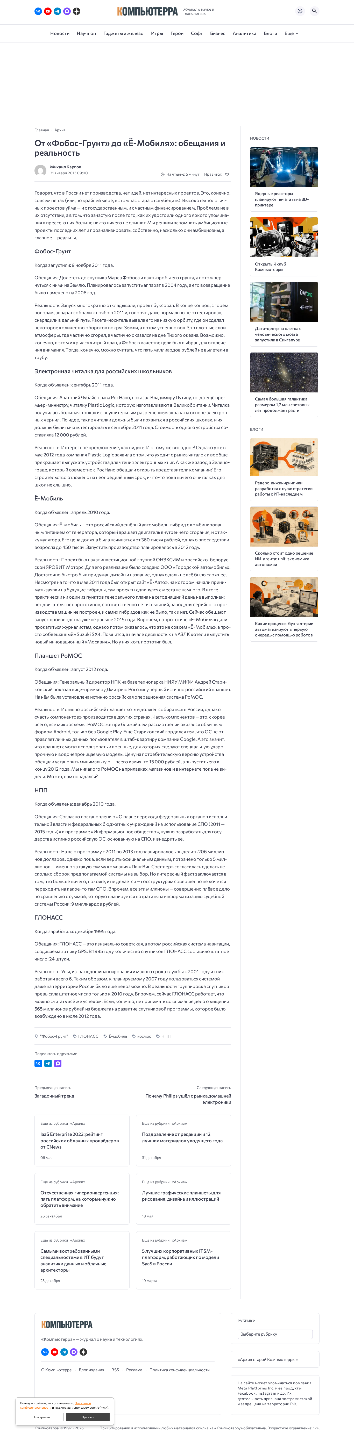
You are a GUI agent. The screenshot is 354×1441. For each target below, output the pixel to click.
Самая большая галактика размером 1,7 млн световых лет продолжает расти (282, 404)
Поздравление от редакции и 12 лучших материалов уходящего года (182, 1137)
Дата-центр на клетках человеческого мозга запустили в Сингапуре (278, 334)
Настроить (42, 1417)
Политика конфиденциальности (180, 1369)
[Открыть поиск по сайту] (315, 11)
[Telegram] (57, 11)
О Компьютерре (56, 1369)
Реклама (134, 1369)
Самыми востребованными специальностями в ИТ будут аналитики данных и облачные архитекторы (73, 1260)
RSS (115, 1369)
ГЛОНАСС (88, 1036)
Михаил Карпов (65, 166)
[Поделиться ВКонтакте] (38, 1063)
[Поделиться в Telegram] (48, 1063)
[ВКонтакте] (38, 11)
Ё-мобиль (118, 1036)
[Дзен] (76, 11)
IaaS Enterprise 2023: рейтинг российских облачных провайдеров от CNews (79, 1140)
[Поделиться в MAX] (58, 1063)
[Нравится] (228, 174)
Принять (88, 1417)
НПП (166, 1036)
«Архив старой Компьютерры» (268, 1359)
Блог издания (91, 1369)
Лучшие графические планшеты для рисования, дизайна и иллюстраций (181, 1196)
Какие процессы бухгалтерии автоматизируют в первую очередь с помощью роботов (284, 629)
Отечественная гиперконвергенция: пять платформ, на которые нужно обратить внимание (79, 1199)
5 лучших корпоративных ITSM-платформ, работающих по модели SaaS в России (180, 1257)
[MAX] (67, 11)
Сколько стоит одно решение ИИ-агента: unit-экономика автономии (284, 558)
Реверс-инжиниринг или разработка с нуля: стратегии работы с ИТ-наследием (284, 488)
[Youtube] (48, 11)
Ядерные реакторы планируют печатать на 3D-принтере (282, 199)
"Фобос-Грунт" (54, 1036)
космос (144, 1036)
